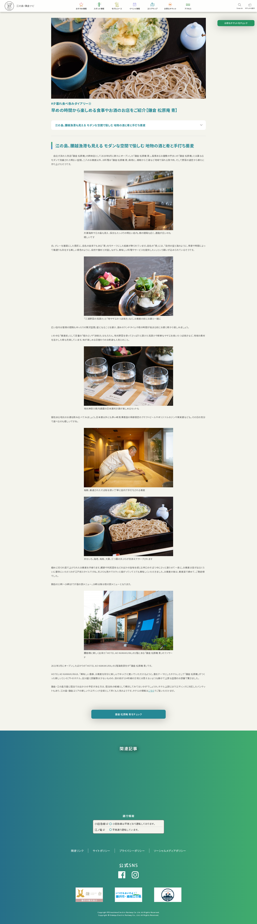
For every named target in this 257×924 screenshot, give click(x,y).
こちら (151, 690)
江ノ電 (98, 830)
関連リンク (77, 851)
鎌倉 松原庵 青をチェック (128, 714)
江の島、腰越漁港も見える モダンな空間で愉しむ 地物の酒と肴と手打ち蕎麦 (100, 125)
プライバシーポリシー (132, 851)
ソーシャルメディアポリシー (170, 851)
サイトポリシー (101, 851)
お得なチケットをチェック (235, 23)
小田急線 (100, 824)
